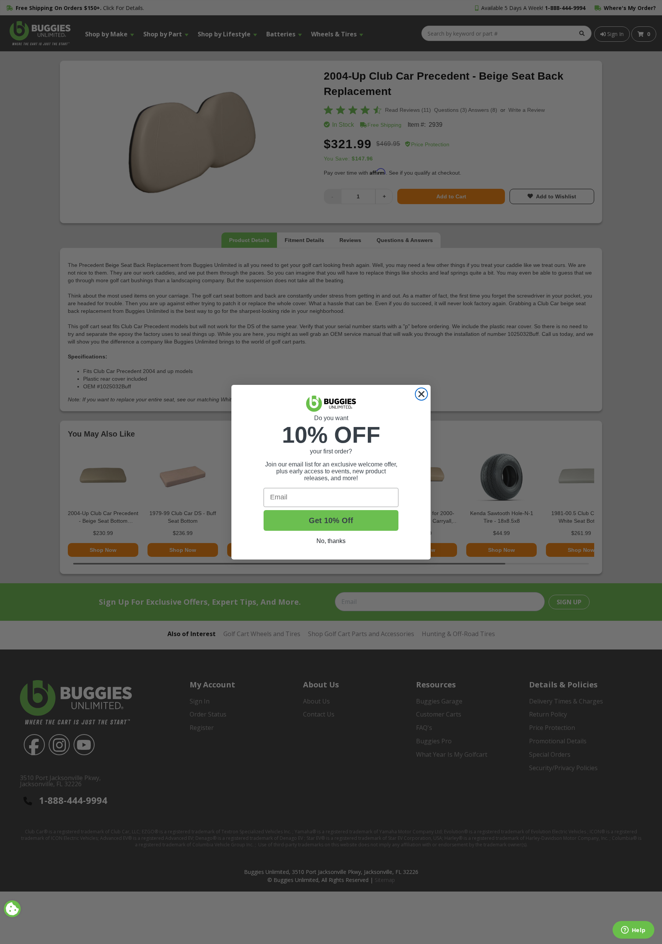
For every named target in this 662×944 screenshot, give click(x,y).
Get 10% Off (331, 520)
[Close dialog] (421, 394)
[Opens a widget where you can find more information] (633, 930)
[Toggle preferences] (12, 908)
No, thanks (331, 541)
